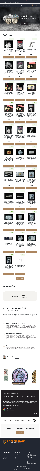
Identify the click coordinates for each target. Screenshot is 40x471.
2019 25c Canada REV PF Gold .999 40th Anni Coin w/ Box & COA (31, 71)
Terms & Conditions (6, 458)
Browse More (20, 278)
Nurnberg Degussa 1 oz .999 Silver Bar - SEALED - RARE (8, 223)
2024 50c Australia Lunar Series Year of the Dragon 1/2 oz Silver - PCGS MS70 (20, 50)
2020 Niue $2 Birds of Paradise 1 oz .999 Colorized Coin (31, 93)
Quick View (6, 57)
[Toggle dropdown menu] (36, 35)
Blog (15, 458)
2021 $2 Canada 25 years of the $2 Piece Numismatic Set (19, 93)
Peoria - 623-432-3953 (7, 2)
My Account (5, 454)
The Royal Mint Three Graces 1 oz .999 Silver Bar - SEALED (31, 223)
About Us (16, 454)
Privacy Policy (5, 457)
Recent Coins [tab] (31, 35)
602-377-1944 (30, 461)
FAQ (15, 457)
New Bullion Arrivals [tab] (23, 35)
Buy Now (24, 23)
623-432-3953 (30, 457)
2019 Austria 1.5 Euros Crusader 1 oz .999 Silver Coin (20, 158)
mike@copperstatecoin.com (31, 463)
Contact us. (17, 358)
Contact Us (20, 432)
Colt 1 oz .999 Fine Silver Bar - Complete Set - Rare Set (8, 180)
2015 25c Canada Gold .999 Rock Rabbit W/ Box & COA (8, 93)
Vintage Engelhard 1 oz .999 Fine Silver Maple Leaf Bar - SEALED (20, 223)
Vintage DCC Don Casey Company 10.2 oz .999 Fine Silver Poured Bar (9, 202)
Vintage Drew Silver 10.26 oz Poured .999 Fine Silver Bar (31, 158)
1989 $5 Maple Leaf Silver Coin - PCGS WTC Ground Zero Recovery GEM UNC (20, 136)
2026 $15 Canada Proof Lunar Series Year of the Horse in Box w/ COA (8, 50)
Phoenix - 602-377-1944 (17, 2)
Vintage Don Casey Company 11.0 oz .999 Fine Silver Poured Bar (20, 202)
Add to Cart (11, 57)
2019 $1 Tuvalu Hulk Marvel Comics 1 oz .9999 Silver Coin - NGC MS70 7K (31, 202)
